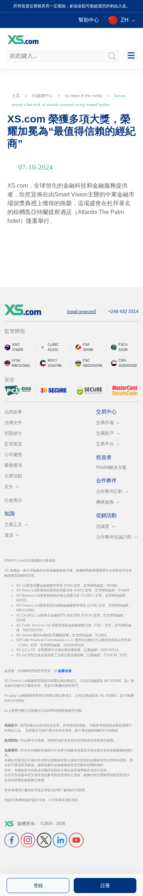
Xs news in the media (84, 95)
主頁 (16, 95)
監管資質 (13, 444)
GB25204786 (92, 365)
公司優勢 (13, 454)
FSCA (123, 344)
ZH (125, 20)
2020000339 (127, 365)
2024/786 (55, 365)
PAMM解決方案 (111, 467)
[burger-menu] (130, 56)
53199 (123, 350)
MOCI (52, 360)
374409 (17, 350)
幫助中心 (88, 20)
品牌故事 (13, 412)
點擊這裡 (65, 671)
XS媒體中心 (43, 95)
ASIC (16, 344)
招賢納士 (13, 433)
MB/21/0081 (21, 365)
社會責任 (13, 500)
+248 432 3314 (123, 311)
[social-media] (11, 840)
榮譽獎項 (13, 465)
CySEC (53, 344)
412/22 (53, 350)
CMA (122, 360)
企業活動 (13, 476)
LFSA (16, 360)
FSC (86, 360)
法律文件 (13, 422)
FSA (86, 344)
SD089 (88, 350)
